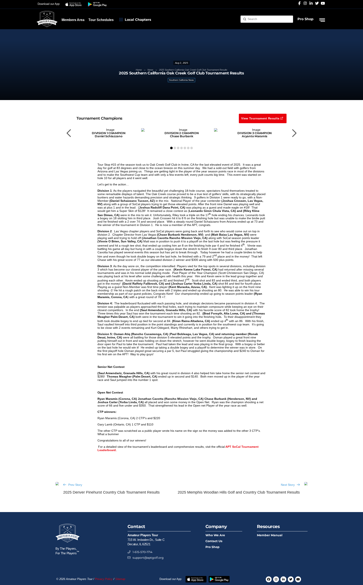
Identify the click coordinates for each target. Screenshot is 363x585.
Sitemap (120, 579)
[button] (74, 4)
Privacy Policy (104, 579)
